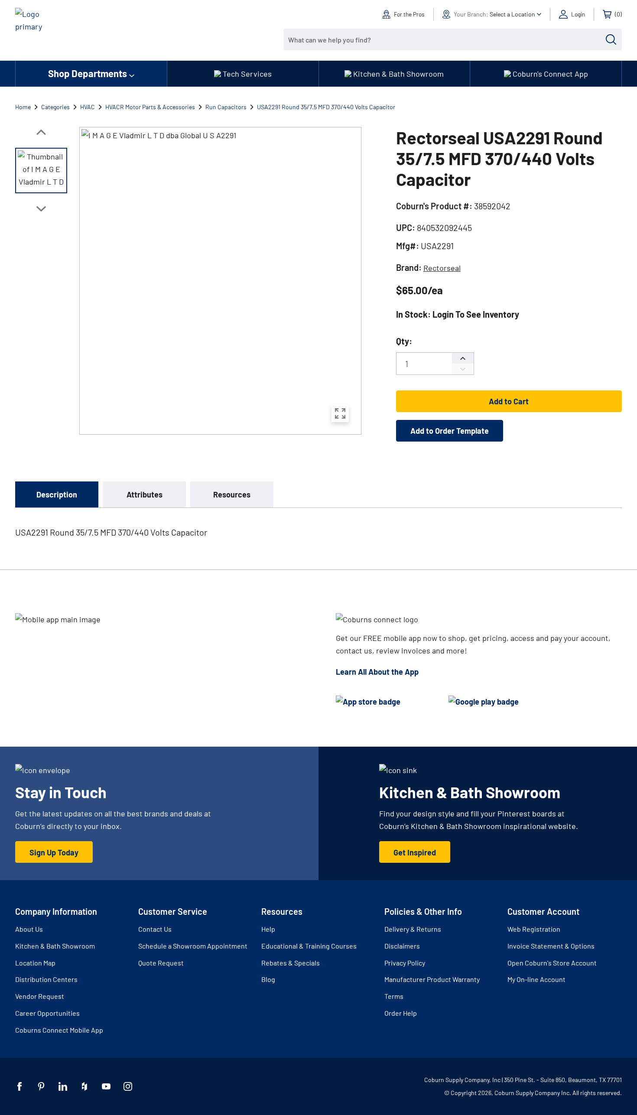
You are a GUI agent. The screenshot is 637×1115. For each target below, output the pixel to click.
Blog (268, 979)
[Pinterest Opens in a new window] (41, 1086)
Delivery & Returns (412, 929)
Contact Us (155, 929)
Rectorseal (442, 268)
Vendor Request (39, 996)
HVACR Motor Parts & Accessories (150, 107)
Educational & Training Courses (309, 946)
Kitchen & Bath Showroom (55, 946)
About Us (29, 929)
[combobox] (446, 39)
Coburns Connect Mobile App (59, 1030)
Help (268, 929)
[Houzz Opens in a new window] (84, 1086)
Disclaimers (402, 946)
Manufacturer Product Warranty (432, 979)
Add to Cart (509, 401)
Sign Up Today (53, 852)
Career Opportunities (47, 1013)
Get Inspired (414, 852)
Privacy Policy (404, 963)
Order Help (400, 1013)
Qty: (404, 341)
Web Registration (533, 929)
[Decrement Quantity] (463, 369)
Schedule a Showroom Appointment (192, 946)
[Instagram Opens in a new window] (128, 1086)
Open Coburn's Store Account (552, 963)
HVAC (87, 107)
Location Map (35, 963)
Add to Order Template (449, 431)
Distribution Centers (46, 979)
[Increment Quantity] (463, 358)
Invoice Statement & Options (551, 946)
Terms (393, 996)
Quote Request (161, 963)
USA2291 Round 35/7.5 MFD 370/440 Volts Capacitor (326, 107)
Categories (55, 107)
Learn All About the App (377, 671)
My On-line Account (536, 979)
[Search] (611, 39)
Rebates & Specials (290, 963)
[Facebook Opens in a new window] (19, 1086)
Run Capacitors (226, 107)
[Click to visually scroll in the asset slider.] (41, 132)
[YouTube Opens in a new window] (106, 1086)
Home (23, 107)
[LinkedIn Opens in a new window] (62, 1086)
